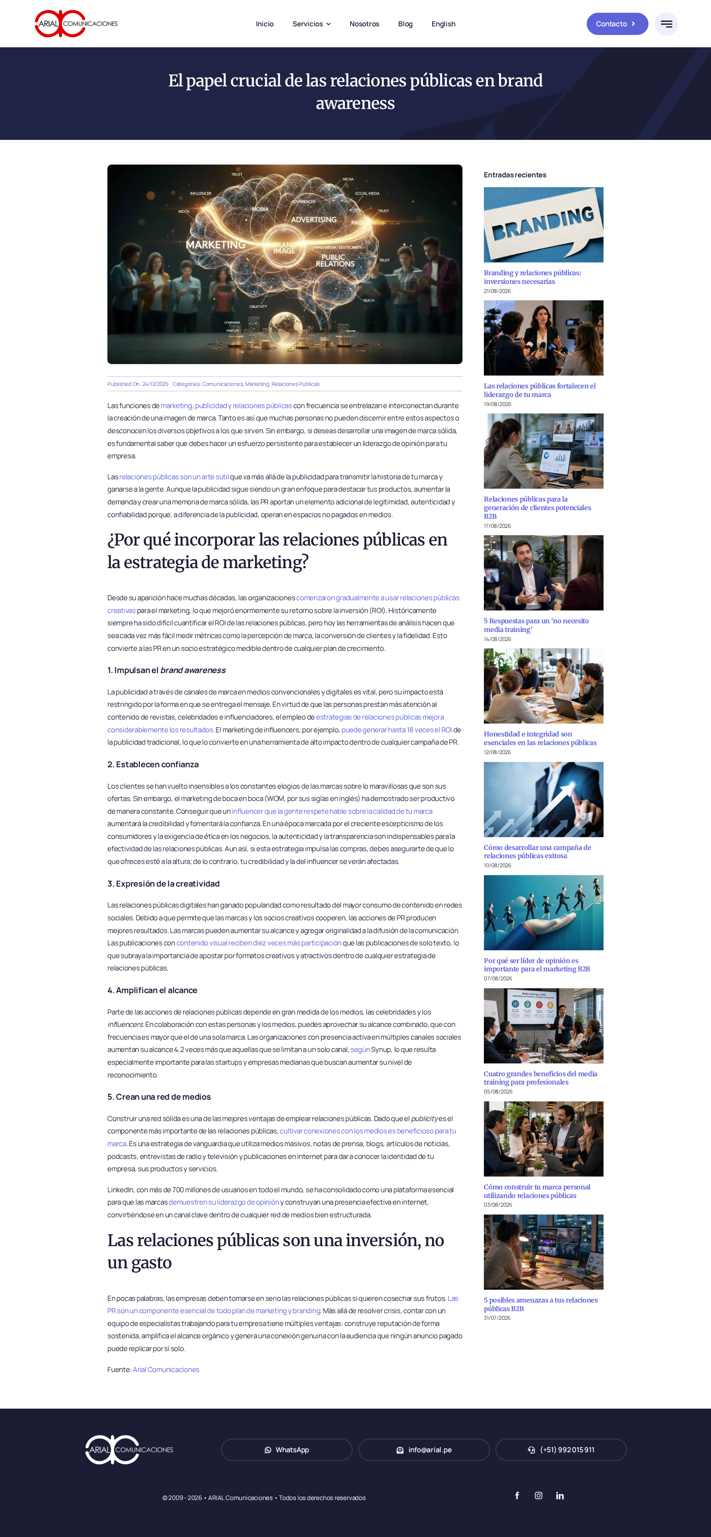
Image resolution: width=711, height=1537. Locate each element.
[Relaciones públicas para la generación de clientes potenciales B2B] (544, 451)
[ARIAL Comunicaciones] (76, 7)
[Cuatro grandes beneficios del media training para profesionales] (544, 1025)
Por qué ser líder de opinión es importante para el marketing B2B (537, 965)
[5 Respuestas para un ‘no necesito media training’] (544, 573)
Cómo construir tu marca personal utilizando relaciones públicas (537, 1191)
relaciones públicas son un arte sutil (174, 476)
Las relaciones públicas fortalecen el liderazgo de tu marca (539, 390)
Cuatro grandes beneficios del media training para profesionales (540, 1078)
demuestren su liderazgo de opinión (224, 1202)
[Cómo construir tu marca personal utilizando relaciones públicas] (544, 1139)
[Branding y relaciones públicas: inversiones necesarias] (544, 224)
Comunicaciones (222, 384)
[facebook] (516, 1495)
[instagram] (538, 1495)
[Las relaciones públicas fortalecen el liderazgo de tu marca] (544, 338)
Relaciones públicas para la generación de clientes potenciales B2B (537, 507)
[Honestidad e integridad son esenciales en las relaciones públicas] (544, 686)
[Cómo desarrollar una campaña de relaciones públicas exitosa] (544, 799)
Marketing (257, 384)
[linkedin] (559, 1495)
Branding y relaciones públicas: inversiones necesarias (532, 277)
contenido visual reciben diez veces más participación (259, 942)
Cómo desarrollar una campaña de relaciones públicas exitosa (537, 851)
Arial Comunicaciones (166, 1369)
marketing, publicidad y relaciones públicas (226, 405)
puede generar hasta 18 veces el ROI (397, 729)
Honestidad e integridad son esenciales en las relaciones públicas (540, 738)
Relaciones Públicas (295, 384)
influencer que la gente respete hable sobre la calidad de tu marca (332, 811)
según (361, 1049)
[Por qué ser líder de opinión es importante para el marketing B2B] (544, 912)
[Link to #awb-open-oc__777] (666, 24)
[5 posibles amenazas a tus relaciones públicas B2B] (544, 1252)
